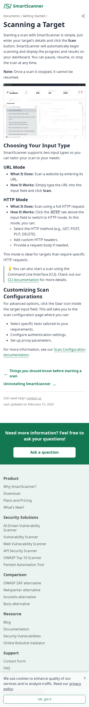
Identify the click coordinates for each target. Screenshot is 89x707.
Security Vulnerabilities (22, 636)
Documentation (16, 629)
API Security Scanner (20, 551)
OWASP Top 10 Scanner (22, 558)
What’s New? (13, 507)
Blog (7, 622)
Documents (11, 16)
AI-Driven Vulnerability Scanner (21, 528)
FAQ (6, 668)
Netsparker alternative (21, 590)
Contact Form (14, 661)
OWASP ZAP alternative (22, 583)
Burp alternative (16, 604)
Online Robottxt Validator (24, 643)
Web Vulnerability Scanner (24, 544)
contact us (34, 398)
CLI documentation (23, 279)
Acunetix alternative (19, 597)
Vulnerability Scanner (20, 537)
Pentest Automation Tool (23, 564)
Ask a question (44, 452)
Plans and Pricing (17, 500)
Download (11, 493)
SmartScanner (28, 6)
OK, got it (44, 699)
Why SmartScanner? (19, 486)
